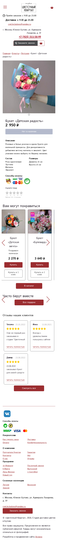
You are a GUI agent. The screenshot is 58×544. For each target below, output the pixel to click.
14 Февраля (8, 465)
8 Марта (6, 468)
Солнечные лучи (39, 240)
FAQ (28, 455)
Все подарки (29, 302)
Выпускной (32, 468)
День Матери (9, 472)
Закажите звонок (26, 43)
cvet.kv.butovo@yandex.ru (19, 24)
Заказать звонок (17, 510)
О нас (5, 458)
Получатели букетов (12, 452)
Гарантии (31, 452)
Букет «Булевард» (13, 240)
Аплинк (38, 536)
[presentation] (3, 242)
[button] (29, 114)
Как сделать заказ (11, 439)
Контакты (7, 455)
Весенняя (31, 484)
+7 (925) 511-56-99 (30, 37)
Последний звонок (35, 465)
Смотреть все (29, 388)
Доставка (31, 439)
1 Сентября (32, 472)
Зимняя (6, 488)
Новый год (7, 475)
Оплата (6, 442)
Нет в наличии (29, 131)
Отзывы (30, 458)
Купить (13, 264)
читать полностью (15, 346)
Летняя (6, 484)
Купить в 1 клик (13, 273)
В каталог (29, 285)
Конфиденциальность (37, 442)
